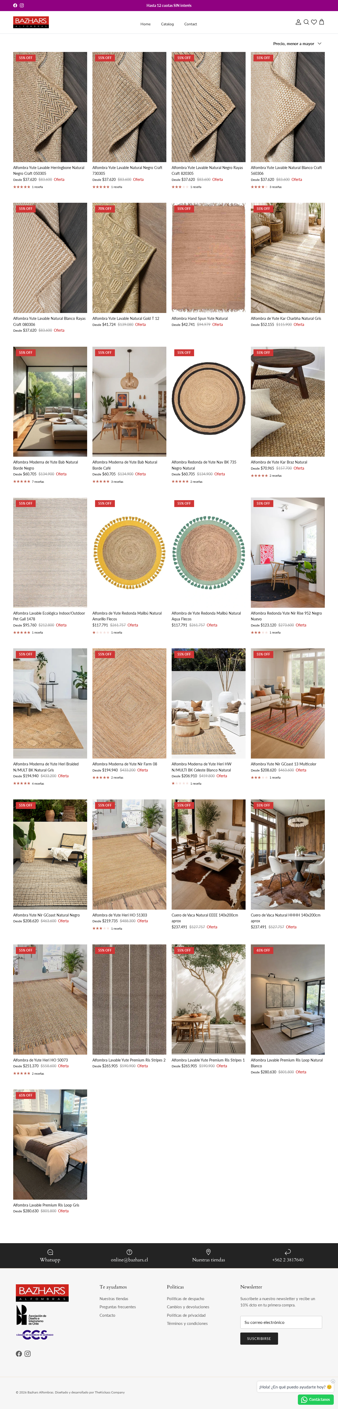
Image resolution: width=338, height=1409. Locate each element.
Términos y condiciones (187, 1323)
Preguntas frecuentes (118, 1306)
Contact (190, 23)
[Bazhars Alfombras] (31, 22)
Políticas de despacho (185, 1298)
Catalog (167, 23)
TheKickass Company (110, 1392)
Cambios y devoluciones (188, 1306)
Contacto (107, 1315)
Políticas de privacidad (186, 1315)
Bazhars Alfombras (40, 1392)
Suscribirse (259, 1338)
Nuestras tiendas (114, 1298)
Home (145, 23)
